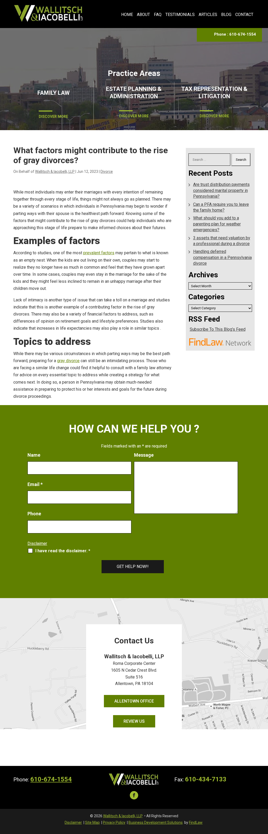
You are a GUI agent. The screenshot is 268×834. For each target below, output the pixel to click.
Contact (244, 14)
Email (35, 484)
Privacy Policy (114, 822)
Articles (208, 14)
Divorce (106, 171)
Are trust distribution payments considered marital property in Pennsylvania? (221, 190)
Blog (226, 14)
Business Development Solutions (156, 822)
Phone (34, 513)
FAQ (157, 14)
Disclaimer (37, 543)
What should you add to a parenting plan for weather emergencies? (217, 224)
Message (144, 455)
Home (127, 14)
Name (33, 455)
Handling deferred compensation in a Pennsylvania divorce (222, 257)
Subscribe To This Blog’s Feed (217, 329)
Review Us (134, 721)
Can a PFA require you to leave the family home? (221, 207)
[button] (263, 796)
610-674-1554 (242, 34)
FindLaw (196, 822)
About (143, 14)
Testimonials (180, 14)
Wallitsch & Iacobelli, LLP (55, 171)
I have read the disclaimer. (62, 550)
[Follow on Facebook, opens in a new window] (134, 795)
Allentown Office (134, 701)
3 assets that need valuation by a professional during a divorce (221, 240)
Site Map (92, 822)
